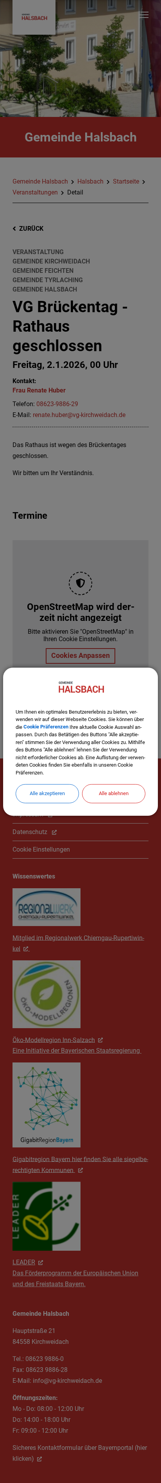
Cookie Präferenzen (45, 727)
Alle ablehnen (114, 793)
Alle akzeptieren (47, 793)
